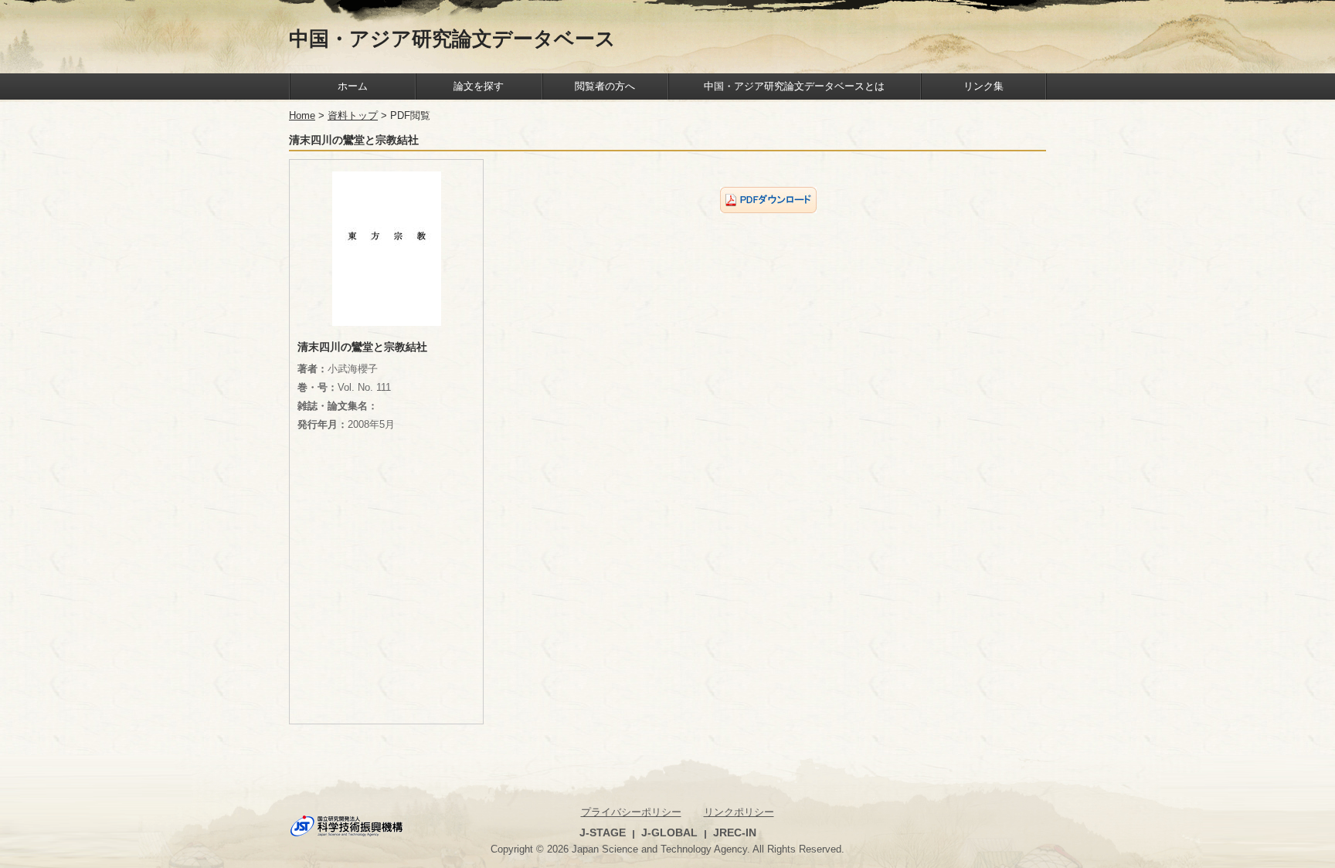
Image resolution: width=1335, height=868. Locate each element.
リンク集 (983, 86)
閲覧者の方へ (605, 86)
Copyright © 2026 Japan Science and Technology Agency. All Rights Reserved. (667, 849)
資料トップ (353, 115)
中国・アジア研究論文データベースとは (794, 86)
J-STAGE (602, 832)
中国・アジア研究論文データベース (452, 38)
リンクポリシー (739, 812)
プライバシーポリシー (631, 812)
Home (302, 115)
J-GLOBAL (669, 832)
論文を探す (478, 86)
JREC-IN (734, 832)
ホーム (353, 86)
